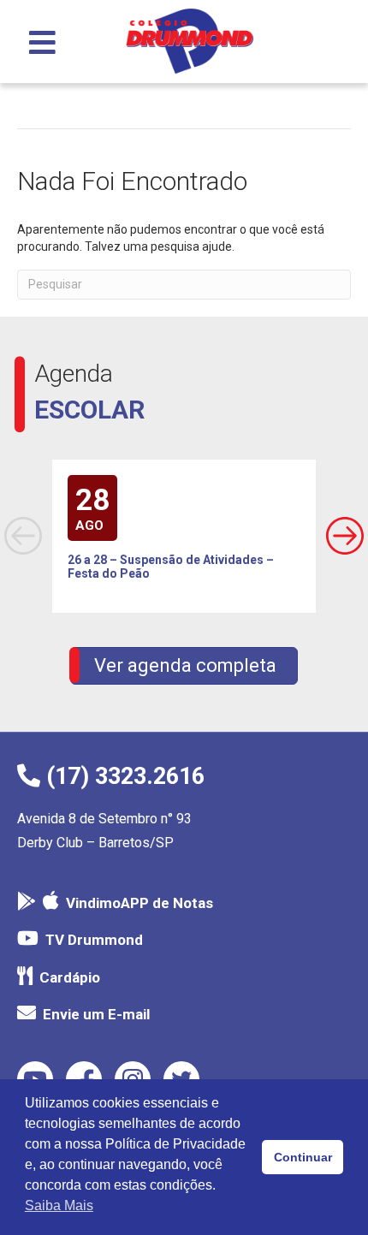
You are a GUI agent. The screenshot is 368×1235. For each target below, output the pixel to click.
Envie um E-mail (96, 1014)
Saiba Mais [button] (59, 1205)
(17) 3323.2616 (122, 776)
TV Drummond (94, 939)
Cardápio (69, 977)
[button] (345, 536)
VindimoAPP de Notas (139, 902)
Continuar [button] (303, 1157)
